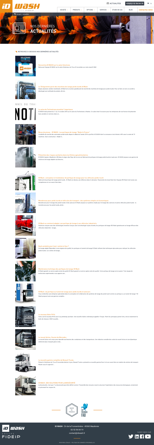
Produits (76, 10)
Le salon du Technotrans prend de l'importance (55, 109)
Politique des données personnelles (83, 442)
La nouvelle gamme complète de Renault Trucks (56, 360)
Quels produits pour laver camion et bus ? (53, 246)
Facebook (142, 436)
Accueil (18, 14)
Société (63, 10)
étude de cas (117, 10)
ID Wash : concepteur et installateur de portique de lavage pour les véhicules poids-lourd (70, 178)
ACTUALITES (115, 3)
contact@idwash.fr (77, 433)
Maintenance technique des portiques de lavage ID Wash (58, 269)
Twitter (133, 437)
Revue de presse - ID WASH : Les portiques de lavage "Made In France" (64, 132)
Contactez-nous (146, 10)
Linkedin (137, 436)
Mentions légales (64, 442)
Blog (131, 10)
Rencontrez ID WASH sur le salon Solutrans (54, 65)
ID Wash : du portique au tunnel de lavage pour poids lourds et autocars (64, 292)
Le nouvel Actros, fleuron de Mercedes (52, 337)
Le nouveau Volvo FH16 (46, 314)
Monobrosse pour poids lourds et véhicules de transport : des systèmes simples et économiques (73, 201)
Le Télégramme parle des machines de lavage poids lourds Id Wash (63, 87)
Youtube (148, 436)
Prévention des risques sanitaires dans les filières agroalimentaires (63, 155)
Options (90, 10)
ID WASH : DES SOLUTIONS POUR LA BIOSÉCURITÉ (56, 383)
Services (103, 10)
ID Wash (20, 6)
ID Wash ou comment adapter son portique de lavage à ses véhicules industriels (67, 223)
